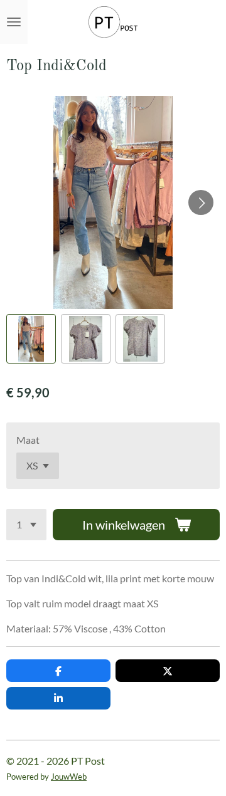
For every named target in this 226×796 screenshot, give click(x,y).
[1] (26, 524)
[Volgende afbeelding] (200, 202)
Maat (28, 440)
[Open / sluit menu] (14, 22)
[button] (31, 339)
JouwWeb (69, 777)
